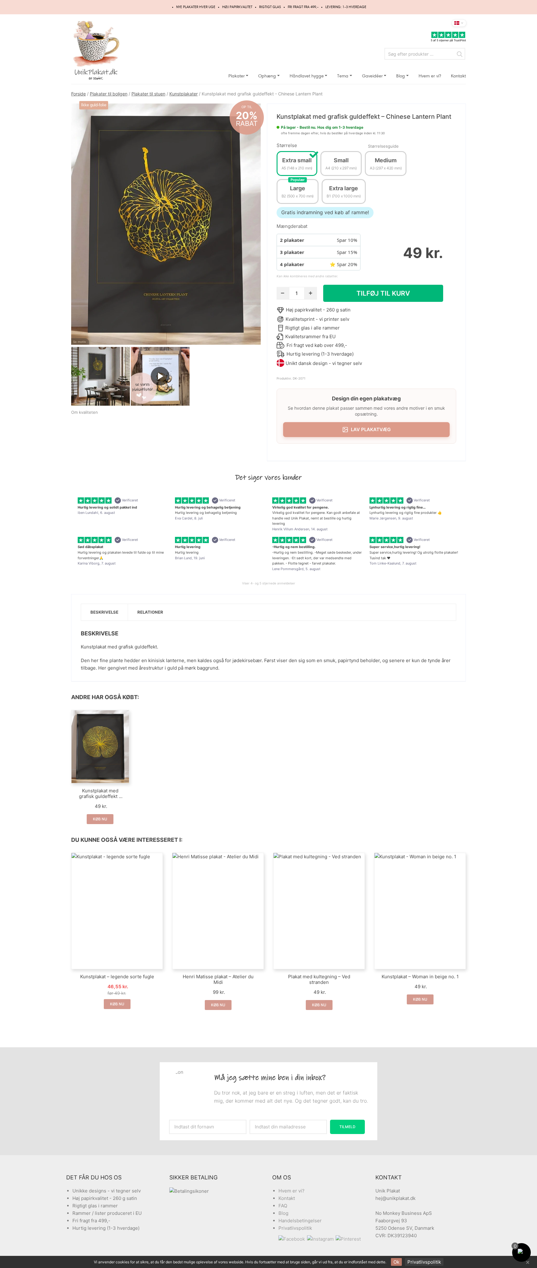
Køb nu (100, 819)
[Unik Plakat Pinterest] (348, 1239)
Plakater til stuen (148, 93)
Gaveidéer (372, 76)
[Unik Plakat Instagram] (321, 1239)
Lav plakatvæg (371, 429)
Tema (342, 76)
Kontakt (458, 76)
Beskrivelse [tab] (104, 612)
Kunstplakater (183, 93)
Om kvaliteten (84, 412)
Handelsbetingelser (300, 1221)
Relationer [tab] (150, 612)
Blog (400, 76)
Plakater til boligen (108, 93)
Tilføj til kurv (383, 293)
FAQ (282, 1206)
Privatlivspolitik (295, 1228)
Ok (396, 1262)
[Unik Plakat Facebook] (292, 1239)
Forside (78, 93)
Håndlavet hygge (307, 76)
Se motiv (79, 342)
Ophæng (267, 76)
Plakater (236, 76)
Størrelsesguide (383, 146)
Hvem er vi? (430, 76)
